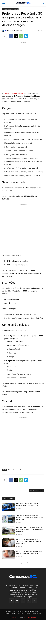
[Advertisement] (23, 67)
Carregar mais (22, 563)
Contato (8, 611)
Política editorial (18, 611)
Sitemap (27, 614)
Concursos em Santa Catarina (10, 9)
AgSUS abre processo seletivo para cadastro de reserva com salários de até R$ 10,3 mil (29, 518)
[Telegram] (26, 36)
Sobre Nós (20, 614)
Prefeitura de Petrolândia (13, 93)
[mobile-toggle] (3, 3)
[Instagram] (17, 600)
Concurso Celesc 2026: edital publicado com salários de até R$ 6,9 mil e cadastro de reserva (29, 529)
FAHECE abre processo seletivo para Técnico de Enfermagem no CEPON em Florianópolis (29, 541)
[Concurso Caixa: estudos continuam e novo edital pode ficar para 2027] (8, 507)
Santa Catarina (21, 470)
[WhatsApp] (21, 36)
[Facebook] (11, 36)
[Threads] (34, 600)
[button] (43, 3)
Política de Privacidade (31, 611)
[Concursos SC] (3, 31)
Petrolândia (11, 470)
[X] (16, 36)
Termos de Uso (36, 614)
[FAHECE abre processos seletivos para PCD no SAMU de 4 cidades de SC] (8, 554)
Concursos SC (11, 30)
